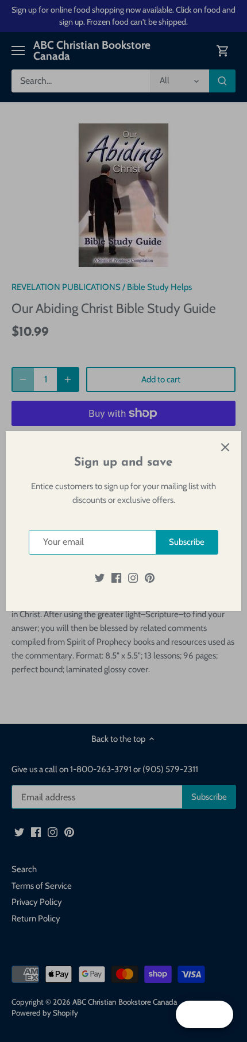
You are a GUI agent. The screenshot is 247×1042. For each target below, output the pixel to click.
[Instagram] (133, 578)
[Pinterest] (150, 578)
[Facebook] (116, 578)
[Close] (225, 447)
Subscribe (186, 542)
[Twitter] (100, 578)
